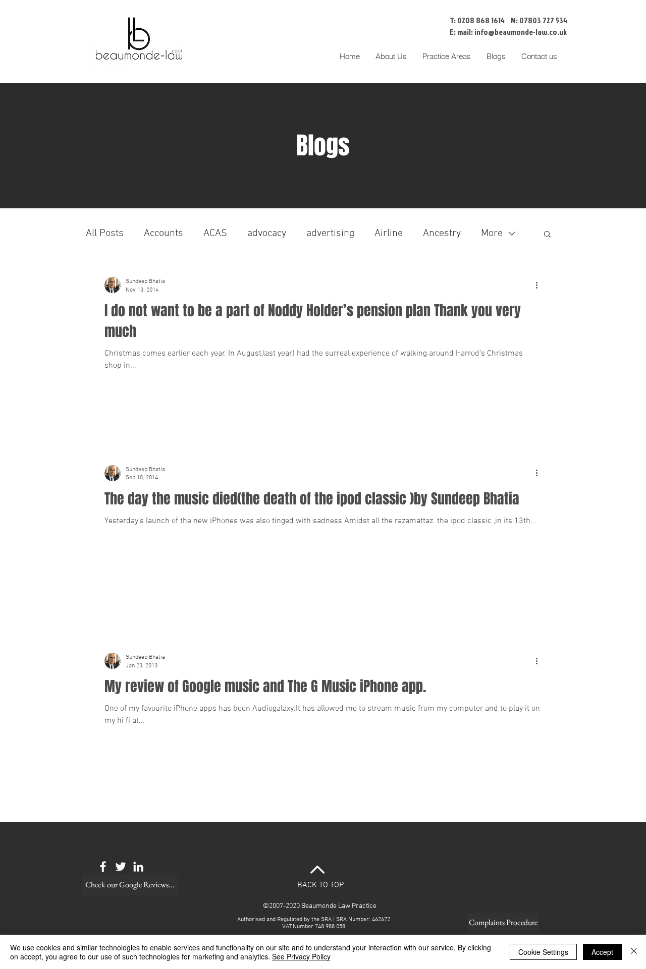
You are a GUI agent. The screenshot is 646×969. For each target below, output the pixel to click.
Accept (602, 952)
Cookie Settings (543, 952)
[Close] (634, 952)
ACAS (215, 233)
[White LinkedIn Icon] (138, 867)
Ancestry (442, 233)
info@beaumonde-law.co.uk (520, 31)
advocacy (266, 233)
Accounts (163, 233)
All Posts (105, 233)
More (492, 233)
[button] (446, 56)
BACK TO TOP (320, 885)
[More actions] (540, 285)
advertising (330, 233)
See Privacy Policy (301, 956)
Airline (388, 233)
